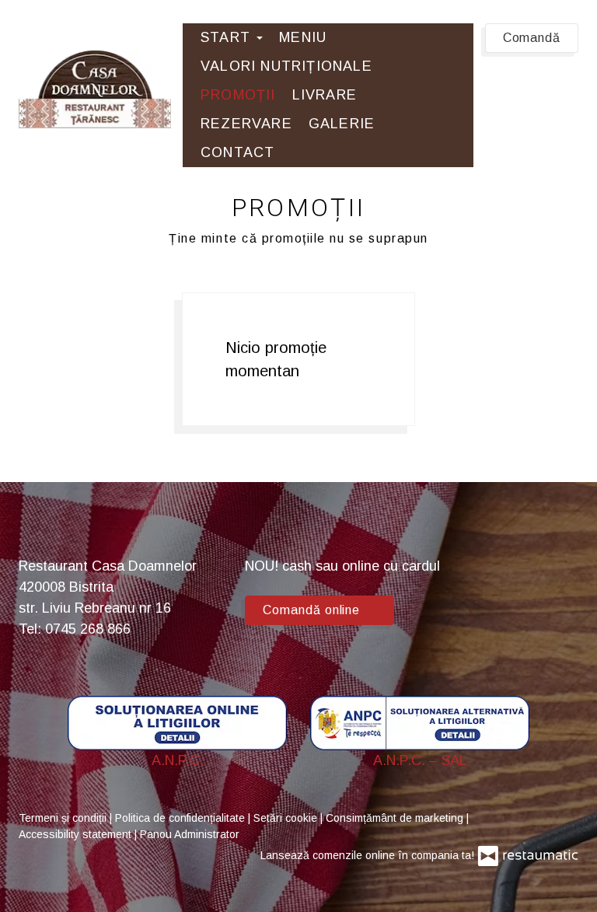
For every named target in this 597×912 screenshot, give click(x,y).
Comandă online (313, 610)
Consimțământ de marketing (396, 818)
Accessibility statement (76, 834)
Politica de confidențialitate (181, 818)
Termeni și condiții (64, 818)
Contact (237, 152)
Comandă (531, 37)
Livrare (324, 95)
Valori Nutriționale (286, 66)
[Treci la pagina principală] (95, 89)
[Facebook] (558, 584)
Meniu (302, 37)
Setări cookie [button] (286, 818)
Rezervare (246, 123)
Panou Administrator (189, 834)
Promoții (238, 95)
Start (228, 37)
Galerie (342, 123)
